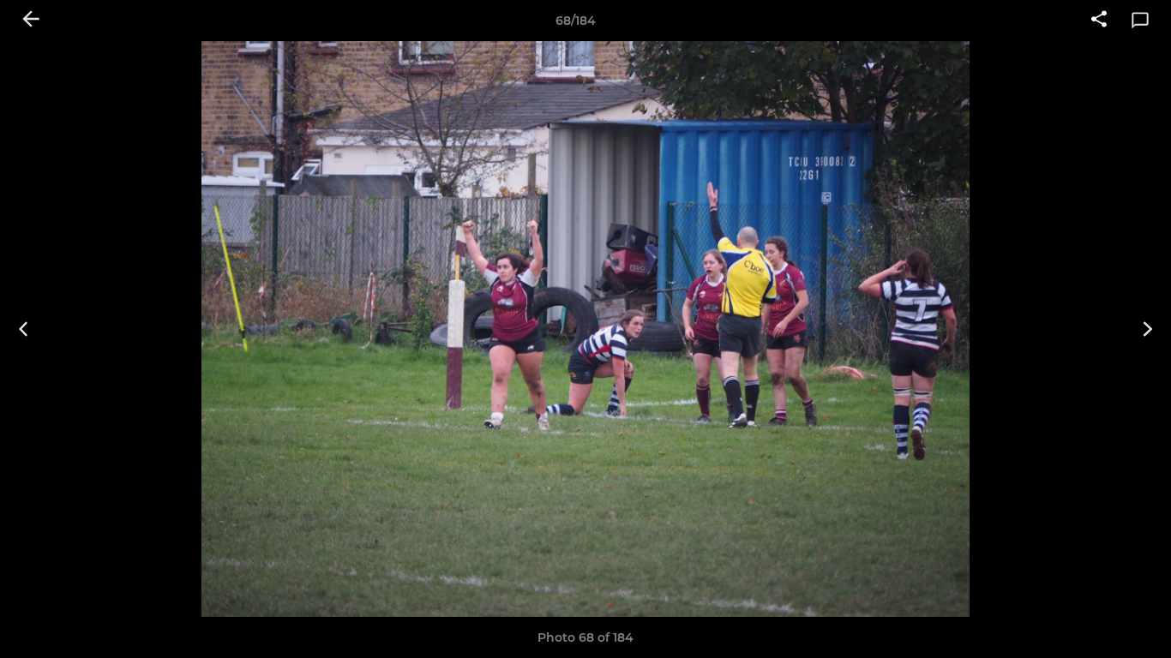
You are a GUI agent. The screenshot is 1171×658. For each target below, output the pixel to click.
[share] (1099, 21)
